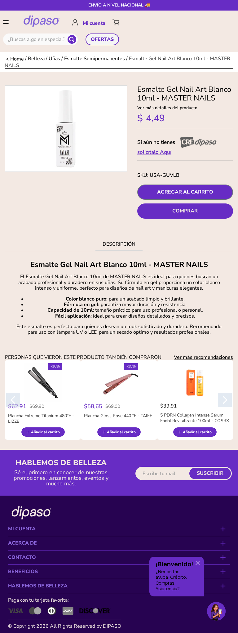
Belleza (36, 58)
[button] (7, 22)
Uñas (54, 58)
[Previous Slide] (13, 400)
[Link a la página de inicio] (15, 59)
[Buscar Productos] (72, 39)
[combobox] (40, 39)
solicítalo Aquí (154, 152)
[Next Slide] (225, 400)
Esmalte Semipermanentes (94, 58)
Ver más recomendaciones (203, 357)
